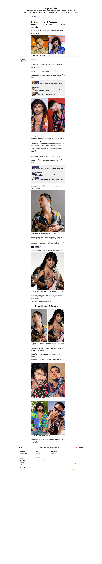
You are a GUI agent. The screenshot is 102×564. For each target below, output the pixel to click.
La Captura (26, 12)
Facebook (53, 453)
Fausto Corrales (34, 12)
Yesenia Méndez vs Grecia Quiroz (46, 12)
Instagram (53, 456)
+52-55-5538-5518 (39, 453)
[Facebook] (19, 447)
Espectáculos (69, 10)
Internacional (39, 10)
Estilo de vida (49, 10)
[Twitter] (21, 447)
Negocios (58, 10)
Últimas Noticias (30, 10)
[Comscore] (79, 447)
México (35, 10)
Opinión (44, 10)
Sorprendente (63, 10)
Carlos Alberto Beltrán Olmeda (62, 12)
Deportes (54, 10)
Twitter (52, 455)
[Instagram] (23, 447)
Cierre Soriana (74, 12)
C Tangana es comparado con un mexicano (52, 136)
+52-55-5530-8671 (39, 455)
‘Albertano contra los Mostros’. (55, 145)
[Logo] (51, 8)
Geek (74, 10)
